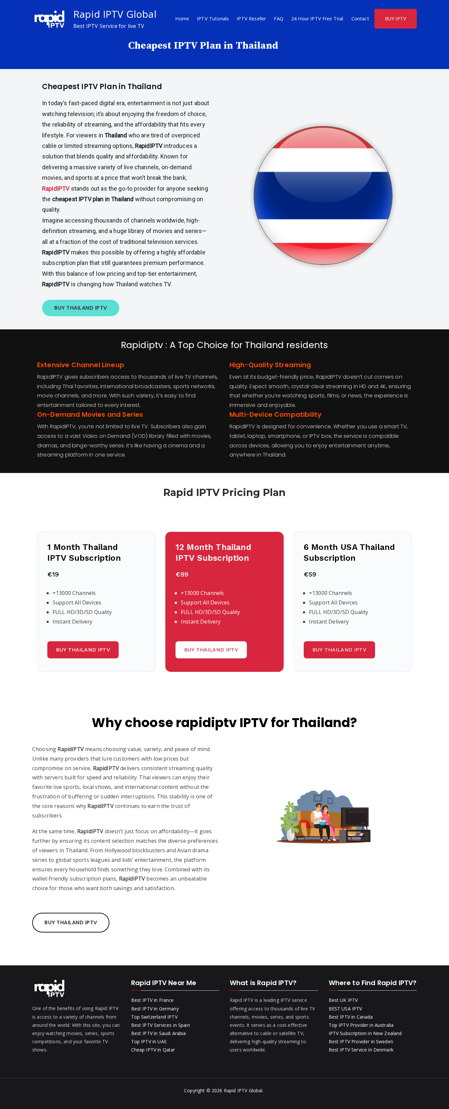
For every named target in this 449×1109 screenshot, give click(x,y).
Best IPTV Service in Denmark (361, 1050)
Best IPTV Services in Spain (160, 1025)
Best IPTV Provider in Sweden (361, 1041)
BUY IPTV (395, 18)
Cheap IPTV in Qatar (153, 1050)
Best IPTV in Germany (155, 1008)
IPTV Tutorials (213, 18)
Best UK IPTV (343, 1000)
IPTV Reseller (251, 18)
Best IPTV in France (152, 1000)
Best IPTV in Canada (351, 1017)
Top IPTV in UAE (149, 1041)
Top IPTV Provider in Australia (361, 1025)
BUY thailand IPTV (80, 308)
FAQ (278, 18)
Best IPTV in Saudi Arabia (158, 1033)
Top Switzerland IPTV (154, 1017)
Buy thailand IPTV (83, 650)
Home (182, 18)
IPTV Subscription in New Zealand (365, 1033)
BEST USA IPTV (345, 1008)
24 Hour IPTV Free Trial (317, 18)
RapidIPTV (56, 188)
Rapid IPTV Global (114, 14)
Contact (360, 18)
